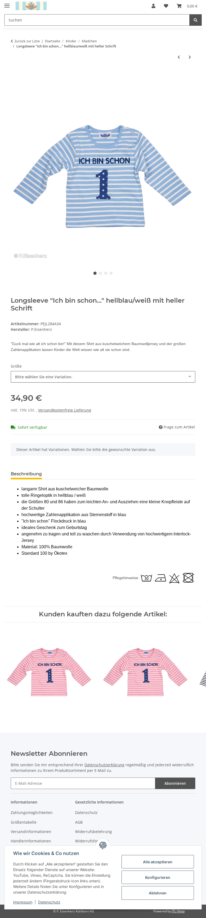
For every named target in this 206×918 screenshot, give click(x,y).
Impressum (22, 902)
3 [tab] (105, 273)
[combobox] (103, 377)
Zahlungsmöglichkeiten (32, 812)
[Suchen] (195, 20)
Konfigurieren (157, 877)
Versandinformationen (31, 831)
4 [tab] (111, 273)
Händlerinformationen (31, 840)
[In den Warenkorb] (15, 74)
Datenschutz (49, 902)
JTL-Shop (178, 911)
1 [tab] (95, 273)
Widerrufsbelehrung (93, 831)
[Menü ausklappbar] (7, 3)
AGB (79, 822)
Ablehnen (158, 893)
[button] (153, 6)
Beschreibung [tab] (26, 473)
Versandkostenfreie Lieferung (64, 410)
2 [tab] (100, 273)
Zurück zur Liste (27, 41)
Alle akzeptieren (157, 862)
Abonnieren (175, 783)
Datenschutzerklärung (104, 764)
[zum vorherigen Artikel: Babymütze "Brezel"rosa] (178, 57)
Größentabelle (23, 822)
